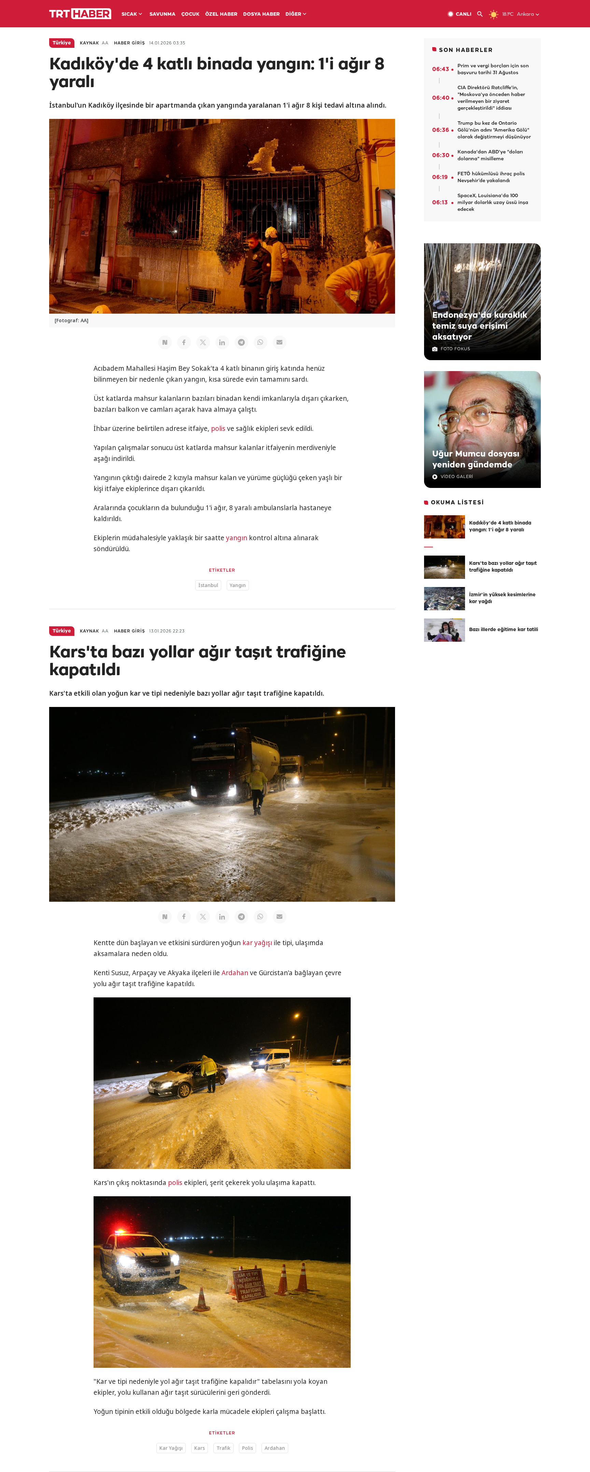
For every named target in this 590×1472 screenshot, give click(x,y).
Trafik (223, 1448)
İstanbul (208, 585)
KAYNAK (89, 43)
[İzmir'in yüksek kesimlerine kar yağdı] (444, 598)
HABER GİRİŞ (129, 43)
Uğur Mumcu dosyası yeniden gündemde (475, 459)
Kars (199, 1448)
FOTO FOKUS (455, 349)
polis (218, 428)
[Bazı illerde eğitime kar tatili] (444, 630)
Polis (247, 1448)
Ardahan (235, 972)
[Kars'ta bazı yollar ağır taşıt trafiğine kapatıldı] (444, 567)
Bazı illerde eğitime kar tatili (503, 629)
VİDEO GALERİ (457, 477)
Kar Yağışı (171, 1448)
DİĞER (293, 14)
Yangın (238, 585)
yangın (236, 537)
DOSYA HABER (261, 14)
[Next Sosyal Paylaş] (165, 342)
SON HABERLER (466, 50)
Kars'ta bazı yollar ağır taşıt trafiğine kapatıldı (503, 567)
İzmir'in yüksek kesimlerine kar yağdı (502, 598)
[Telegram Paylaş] (241, 342)
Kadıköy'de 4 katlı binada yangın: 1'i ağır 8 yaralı (500, 527)
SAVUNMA (162, 14)
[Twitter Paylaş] (203, 342)
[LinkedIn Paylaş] (222, 342)
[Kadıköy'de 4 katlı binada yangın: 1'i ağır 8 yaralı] (444, 527)
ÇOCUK (190, 14)
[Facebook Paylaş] (184, 342)
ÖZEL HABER (221, 14)
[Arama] (483, 14)
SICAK (129, 14)
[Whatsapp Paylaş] (260, 342)
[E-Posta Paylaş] (279, 342)
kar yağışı (257, 942)
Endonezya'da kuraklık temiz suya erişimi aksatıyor (479, 326)
